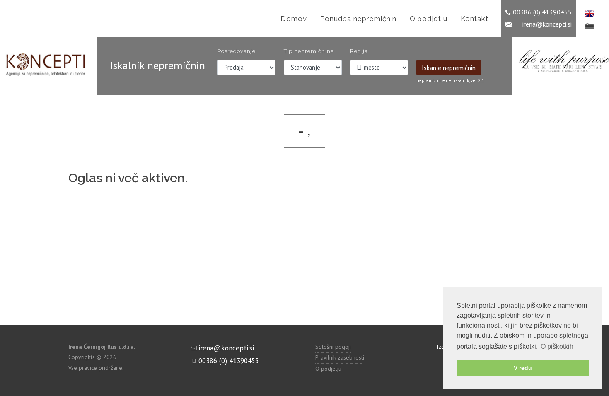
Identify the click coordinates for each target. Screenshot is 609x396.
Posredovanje (237, 51)
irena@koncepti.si (547, 23)
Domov (293, 18)
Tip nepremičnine (309, 51)
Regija (359, 51)
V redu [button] (523, 368)
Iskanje (449, 67)
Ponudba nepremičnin (358, 18)
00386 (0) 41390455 (542, 11)
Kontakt (474, 18)
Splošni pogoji (333, 346)
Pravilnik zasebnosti (339, 357)
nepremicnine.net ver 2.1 (450, 80)
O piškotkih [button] (557, 346)
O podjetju (428, 18)
